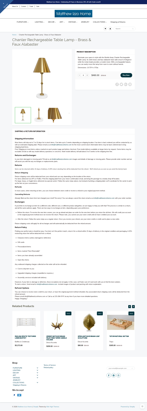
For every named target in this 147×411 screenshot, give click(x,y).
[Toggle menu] (37, 368)
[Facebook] (109, 375)
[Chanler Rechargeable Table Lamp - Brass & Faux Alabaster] (42, 78)
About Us (15, 6)
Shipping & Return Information (30, 131)
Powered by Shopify (128, 407)
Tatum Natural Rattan (119, 336)
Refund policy (48, 367)
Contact (23, 6)
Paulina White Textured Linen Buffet (25, 337)
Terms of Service (50, 365)
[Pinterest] (113, 375)
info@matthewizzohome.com (61, 145)
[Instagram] (118, 375)
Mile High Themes (52, 407)
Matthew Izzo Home (25, 407)
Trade (31, 6)
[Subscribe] (132, 368)
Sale (37, 6)
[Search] (133, 28)
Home (14, 35)
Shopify (35, 407)
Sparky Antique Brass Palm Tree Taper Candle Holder (56, 338)
